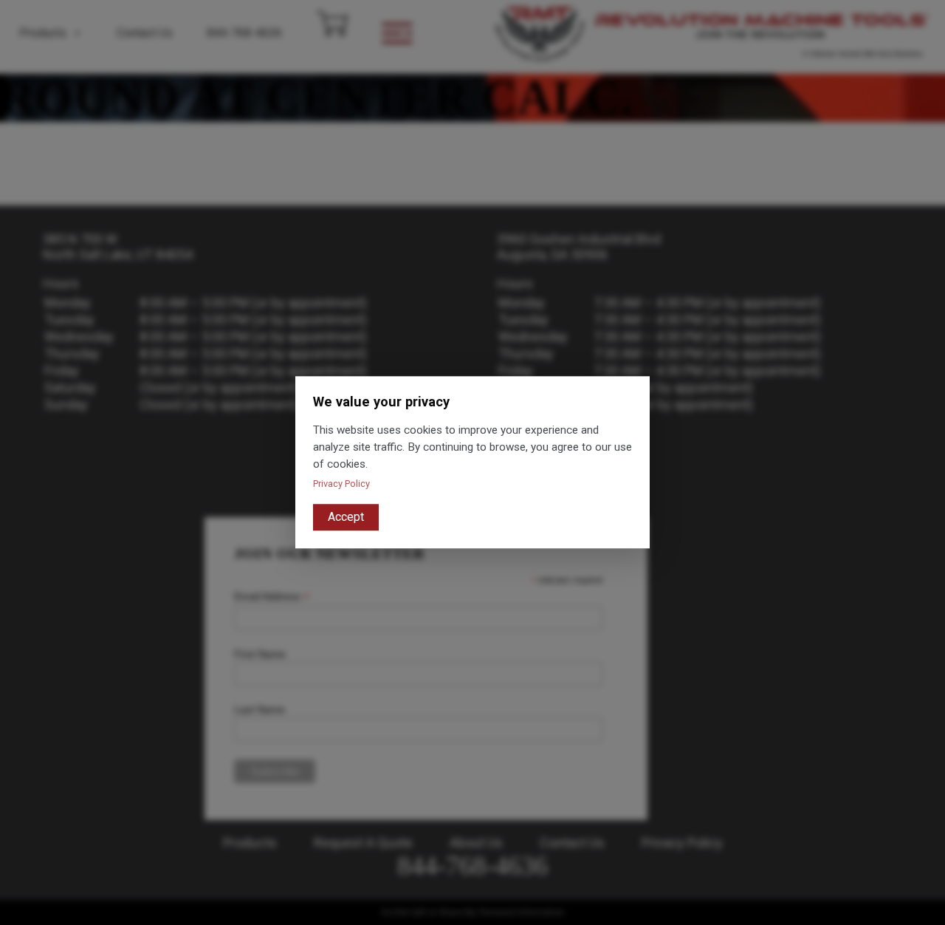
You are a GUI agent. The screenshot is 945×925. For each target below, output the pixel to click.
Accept (346, 518)
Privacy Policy (341, 484)
